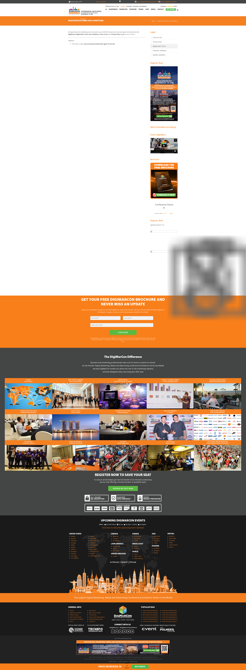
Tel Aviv (136, 548)
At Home (172, 540)
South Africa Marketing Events (151, 610)
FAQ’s (71, 621)
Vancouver (116, 541)
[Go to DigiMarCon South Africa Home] (74, 10)
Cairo (135, 554)
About (71, 610)
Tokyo (155, 543)
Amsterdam (137, 536)
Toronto (115, 538)
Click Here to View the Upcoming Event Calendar (123, 527)
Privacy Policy (157, 42)
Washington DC (95, 556)
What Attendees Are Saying (163, 127)
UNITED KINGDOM (118, 554)
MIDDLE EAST (137, 544)
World (171, 547)
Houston (73, 554)
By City (121, 524)
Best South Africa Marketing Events (151, 615)
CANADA (114, 534)
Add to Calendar (101, 2)
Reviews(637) (169, 6)
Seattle (92, 554)
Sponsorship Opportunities (97, 617)
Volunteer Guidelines (159, 50)
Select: (101, 524)
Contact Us (92, 621)
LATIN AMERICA (117, 544)
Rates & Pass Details (95, 613)
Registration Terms (159, 46)
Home (153, 21)
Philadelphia (94, 545)
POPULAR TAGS (148, 607)
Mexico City (116, 546)
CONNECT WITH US (122, 625)
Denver (73, 547)
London (115, 556)
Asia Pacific (172, 538)
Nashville (93, 538)
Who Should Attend (75, 617)
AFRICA (135, 552)
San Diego (93, 549)
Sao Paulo (116, 551)
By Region (143, 524)
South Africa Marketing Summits (170, 619)
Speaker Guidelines (159, 55)
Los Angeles (75, 558)
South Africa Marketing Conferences (151, 619)
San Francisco (94, 551)
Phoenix (92, 547)
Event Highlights (158, 134)
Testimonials (92, 615)
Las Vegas (74, 556)
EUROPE (135, 534)
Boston (73, 538)
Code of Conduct (123, 661)
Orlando (92, 543)
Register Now (156, 63)
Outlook (164, 213)
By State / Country (131, 524)
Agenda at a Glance (75, 613)
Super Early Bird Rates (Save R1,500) (148, 2)
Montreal (115, 536)
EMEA (171, 543)
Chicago (73, 543)
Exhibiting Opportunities (96, 619)
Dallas (73, 545)
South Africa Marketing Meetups (170, 615)
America (171, 536)
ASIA (154, 534)
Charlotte (74, 541)
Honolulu (73, 551)
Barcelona (137, 538)
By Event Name (111, 524)
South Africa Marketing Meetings (170, 613)
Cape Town (137, 556)
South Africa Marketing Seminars (170, 617)
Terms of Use (157, 37)
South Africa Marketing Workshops (170, 621)
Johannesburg (138, 558)
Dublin (136, 541)
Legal (152, 32)
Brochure (154, 159)
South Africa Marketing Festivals (170, 610)
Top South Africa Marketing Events (151, 617)
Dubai (136, 546)
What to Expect (74, 615)
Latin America (173, 545)
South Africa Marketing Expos (151, 621)
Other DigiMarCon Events (169, 2)
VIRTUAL (170, 534)
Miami (92, 536)
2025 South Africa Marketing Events (151, 613)
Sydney (156, 553)
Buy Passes (92, 610)
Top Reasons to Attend (76, 619)
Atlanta (73, 536)
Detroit (73, 549)
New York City (94, 541)
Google (171, 213)
